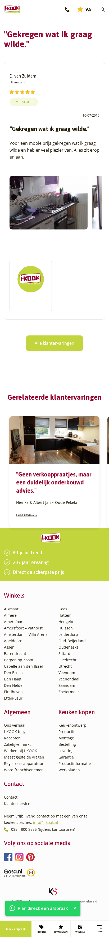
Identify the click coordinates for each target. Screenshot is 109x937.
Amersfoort (23, 102)
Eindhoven (13, 691)
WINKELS (80, 931)
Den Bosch (13, 672)
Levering (66, 750)
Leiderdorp (68, 634)
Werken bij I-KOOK (20, 750)
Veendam (66, 672)
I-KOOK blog (15, 731)
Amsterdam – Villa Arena (26, 634)
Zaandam (66, 685)
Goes (62, 608)
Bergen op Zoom (18, 659)
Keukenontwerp (72, 725)
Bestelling (67, 744)
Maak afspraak (16, 929)
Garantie (66, 757)
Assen (9, 647)
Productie (66, 731)
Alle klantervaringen (54, 343)
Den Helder (14, 685)
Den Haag (12, 679)
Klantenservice (17, 803)
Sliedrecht (67, 659)
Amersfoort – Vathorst (23, 628)
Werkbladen (69, 769)
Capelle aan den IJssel (23, 666)
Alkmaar (11, 608)
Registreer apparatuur (24, 763)
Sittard (64, 653)
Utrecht (65, 666)
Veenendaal (68, 679)
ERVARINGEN (61, 931)
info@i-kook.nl (45, 822)
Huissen (65, 628)
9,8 (88, 9)
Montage (66, 737)
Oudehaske (68, 647)
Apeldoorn (13, 640)
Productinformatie (74, 763)
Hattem (64, 615)
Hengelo (65, 621)
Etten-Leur (13, 698)
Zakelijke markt (17, 744)
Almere (10, 615)
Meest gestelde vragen (24, 757)
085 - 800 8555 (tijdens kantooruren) (43, 829)
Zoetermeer (68, 691)
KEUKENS (41, 931)
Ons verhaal (14, 725)
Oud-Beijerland (72, 640)
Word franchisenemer (23, 769)
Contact (10, 797)
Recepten (12, 737)
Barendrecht (15, 653)
